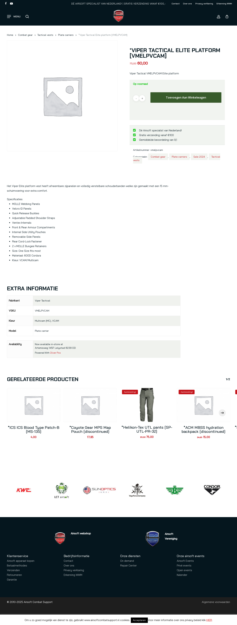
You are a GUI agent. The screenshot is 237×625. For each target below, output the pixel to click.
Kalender (182, 575)
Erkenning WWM (73, 575)
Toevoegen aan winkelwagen (186, 97)
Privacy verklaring (74, 570)
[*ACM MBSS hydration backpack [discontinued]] (203, 405)
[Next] (222, 412)
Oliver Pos (55, 352)
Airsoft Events (185, 560)
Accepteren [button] (139, 620)
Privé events (184, 565)
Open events (184, 570)
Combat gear (25, 34)
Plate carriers (66, 34)
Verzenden (13, 570)
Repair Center (128, 565)
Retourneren (14, 575)
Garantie (12, 579)
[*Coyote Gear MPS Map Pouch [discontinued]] (90, 405)
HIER (209, 620)
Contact (68, 560)
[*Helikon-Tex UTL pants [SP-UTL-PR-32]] (146, 405)
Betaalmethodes (17, 565)
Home (10, 34)
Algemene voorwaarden (216, 602)
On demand (127, 560)
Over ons (69, 565)
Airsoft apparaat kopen (20, 560)
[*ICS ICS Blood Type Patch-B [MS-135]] (33, 405)
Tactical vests (45, 34)
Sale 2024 (199, 156)
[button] (14, 16)
